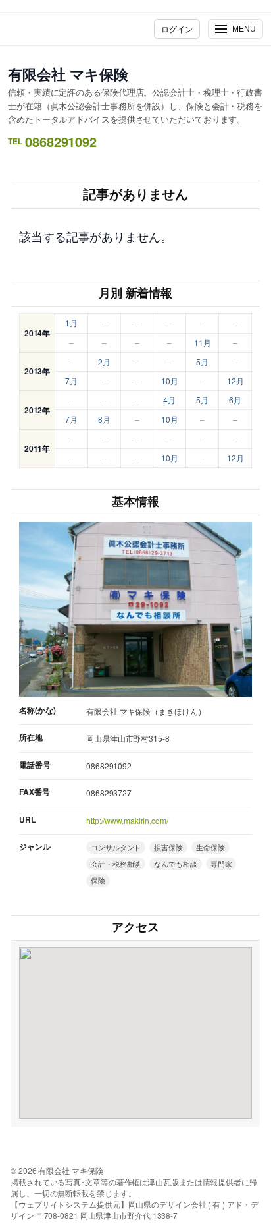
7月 (71, 380)
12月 (235, 380)
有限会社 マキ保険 (68, 73)
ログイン (177, 28)
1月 (71, 322)
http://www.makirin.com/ (127, 820)
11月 (202, 342)
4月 (169, 399)
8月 (104, 419)
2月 (104, 361)
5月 (202, 361)
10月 (169, 380)
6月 (235, 399)
